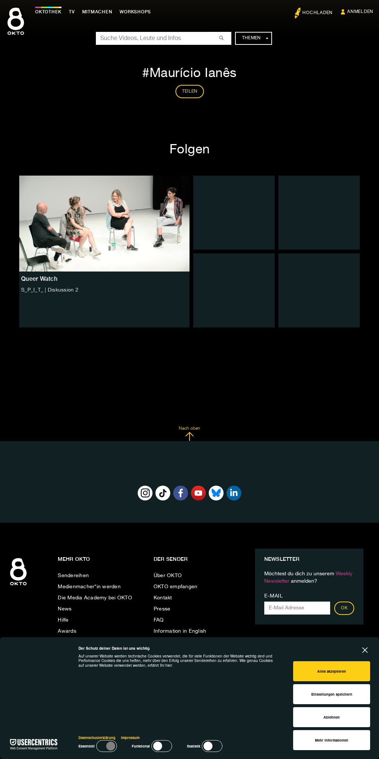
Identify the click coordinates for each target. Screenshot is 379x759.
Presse (162, 609)
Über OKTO (168, 575)
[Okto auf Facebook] (180, 493)
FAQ (159, 620)
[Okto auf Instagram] (145, 493)
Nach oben (189, 428)
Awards (67, 631)
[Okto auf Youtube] (198, 493)
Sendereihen (73, 575)
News (64, 609)
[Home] (18, 585)
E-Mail (273, 596)
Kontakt (163, 597)
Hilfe (63, 620)
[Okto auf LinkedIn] (234, 493)
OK (344, 608)
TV (72, 11)
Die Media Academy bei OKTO (95, 597)
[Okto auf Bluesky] (216, 493)
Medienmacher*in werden (89, 586)
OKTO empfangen (176, 586)
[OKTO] (15, 28)
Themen (251, 38)
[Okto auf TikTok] (162, 493)
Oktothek (48, 11)
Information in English (180, 631)
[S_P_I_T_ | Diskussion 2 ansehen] (104, 224)
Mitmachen (97, 11)
